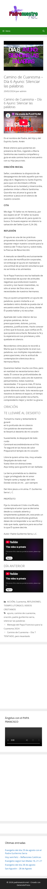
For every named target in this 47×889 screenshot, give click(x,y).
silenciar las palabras (14, 620)
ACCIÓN (11, 601)
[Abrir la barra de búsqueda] (43, 31)
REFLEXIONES (34, 601)
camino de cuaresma (24, 613)
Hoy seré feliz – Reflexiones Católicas (23, 857)
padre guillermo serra (23, 617)
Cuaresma (21, 601)
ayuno (10, 613)
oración (7, 617)
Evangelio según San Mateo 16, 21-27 (23, 860)
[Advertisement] (23, 679)
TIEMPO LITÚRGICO (13, 605)
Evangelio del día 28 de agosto (20, 864)
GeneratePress (23, 885)
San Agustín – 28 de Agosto (18, 868)
